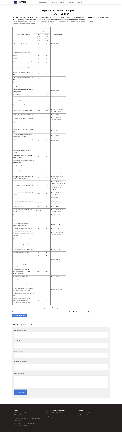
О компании (54, 2)
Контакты (62, 2)
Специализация (43, 2)
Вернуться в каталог (20, 315)
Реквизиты (71, 2)
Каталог (80, 2)
